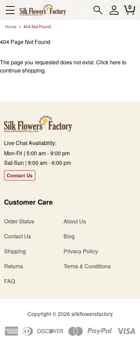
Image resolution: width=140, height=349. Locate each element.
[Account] (114, 13)
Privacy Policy (81, 251)
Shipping (15, 251)
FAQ (9, 281)
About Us (75, 221)
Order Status (19, 221)
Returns (13, 266)
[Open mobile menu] (10, 10)
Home (10, 26)
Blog (69, 236)
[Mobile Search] (98, 10)
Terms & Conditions (87, 266)
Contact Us (20, 175)
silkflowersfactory (92, 314)
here (115, 62)
